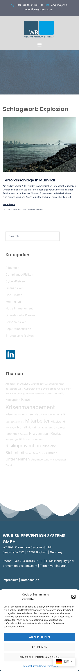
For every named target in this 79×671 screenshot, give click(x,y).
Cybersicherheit (33, 388)
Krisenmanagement (30, 407)
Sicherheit (15, 452)
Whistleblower (58, 459)
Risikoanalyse (12, 440)
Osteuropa (59, 427)
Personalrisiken (16, 322)
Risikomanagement (31, 439)
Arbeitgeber (37, 383)
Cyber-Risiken (15, 281)
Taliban (28, 453)
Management (11, 422)
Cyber (20, 389)
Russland (49, 446)
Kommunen (13, 301)
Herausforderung (15, 393)
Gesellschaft (64, 388)
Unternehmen (18, 459)
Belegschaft (11, 389)
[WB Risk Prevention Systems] (39, 29)
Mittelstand (58, 421)
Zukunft (9, 465)
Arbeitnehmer (51, 384)
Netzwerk (11, 427)
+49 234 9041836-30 (29, 4)
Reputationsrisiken (18, 329)
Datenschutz (30, 580)
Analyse (25, 383)
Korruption (13, 400)
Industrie (30, 394)
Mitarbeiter (37, 421)
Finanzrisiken (15, 288)
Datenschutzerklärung (34, 666)
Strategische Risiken (20, 335)
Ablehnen (39, 647)
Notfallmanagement (30, 210)
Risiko (55, 433)
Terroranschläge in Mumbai (29, 180)
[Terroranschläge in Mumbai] (39, 144)
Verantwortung (40, 459)
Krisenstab (33, 414)
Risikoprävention (23, 445)
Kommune (39, 394)
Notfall (22, 427)
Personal (24, 434)
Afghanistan (12, 383)
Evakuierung (49, 388)
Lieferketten (48, 414)
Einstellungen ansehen (39, 657)
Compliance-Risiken (19, 274)
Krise (25, 399)
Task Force (39, 453)
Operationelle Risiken (20, 315)
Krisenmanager (15, 414)
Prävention (39, 433)
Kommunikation (55, 393)
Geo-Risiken (10, 210)
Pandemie (12, 434)
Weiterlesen (9, 204)
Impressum (11, 580)
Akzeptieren (39, 637)
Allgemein (12, 267)
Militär (21, 422)
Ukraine (51, 453)
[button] (73, 597)
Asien (61, 384)
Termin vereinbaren (53, 565)
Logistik (60, 414)
